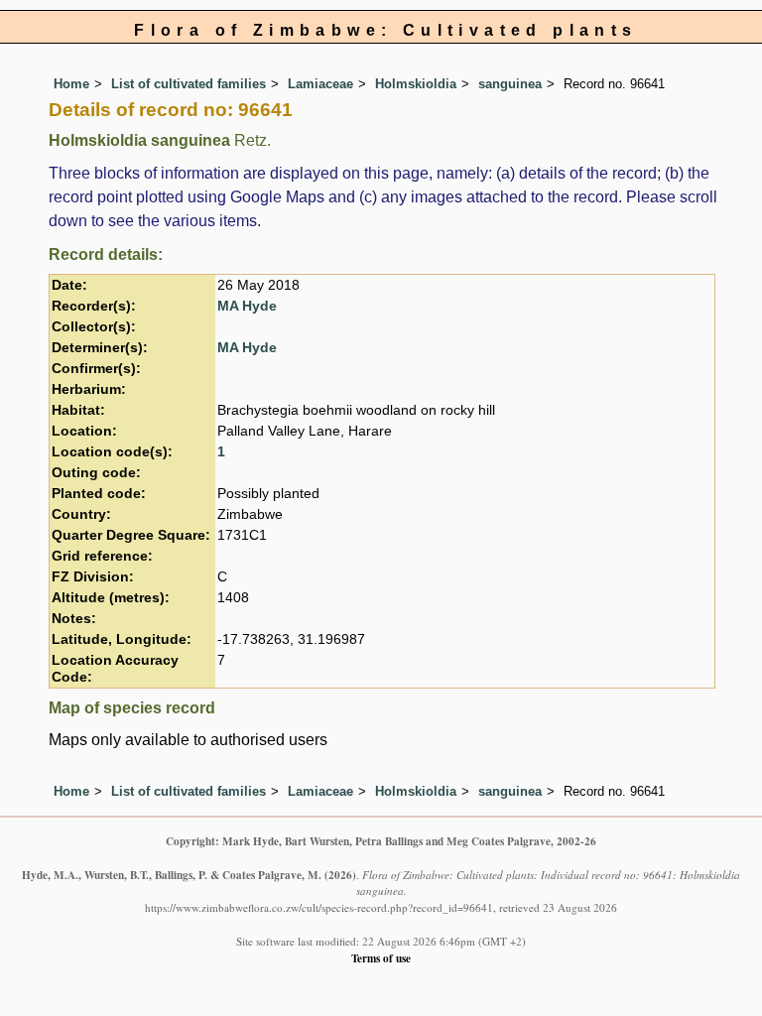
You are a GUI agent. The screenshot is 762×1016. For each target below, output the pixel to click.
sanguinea (510, 83)
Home (71, 83)
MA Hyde (247, 306)
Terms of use (381, 958)
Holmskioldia (415, 83)
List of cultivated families (188, 83)
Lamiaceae (320, 83)
